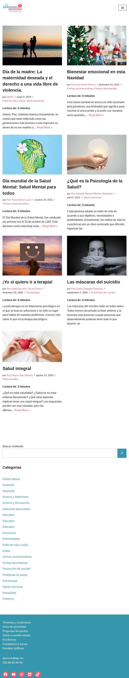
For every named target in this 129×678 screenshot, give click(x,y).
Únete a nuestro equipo (16, 635)
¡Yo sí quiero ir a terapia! (28, 281)
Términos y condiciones (17, 622)
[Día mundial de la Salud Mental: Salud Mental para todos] (32, 154)
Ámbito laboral (11, 479)
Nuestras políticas (13, 648)
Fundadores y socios (15, 644)
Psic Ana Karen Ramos (83, 84)
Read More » (44, 127)
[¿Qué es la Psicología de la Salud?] (96, 154)
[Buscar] (121, 453)
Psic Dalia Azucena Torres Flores (24, 288)
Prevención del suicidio (103, 292)
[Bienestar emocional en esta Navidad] (96, 45)
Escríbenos (9, 639)
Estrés (6, 551)
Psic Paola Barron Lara (19, 199)
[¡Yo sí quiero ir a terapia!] (32, 256)
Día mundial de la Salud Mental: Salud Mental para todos (29, 187)
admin (10, 96)
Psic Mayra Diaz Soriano (20, 375)
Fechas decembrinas (106, 88)
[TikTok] (38, 674)
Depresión (9, 491)
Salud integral (17, 368)
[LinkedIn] (30, 674)
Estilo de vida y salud (14, 100)
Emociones (9, 532)
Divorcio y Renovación (16, 503)
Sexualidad (9, 592)
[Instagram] (22, 674)
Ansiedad (8, 484)
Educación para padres (16, 509)
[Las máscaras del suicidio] (96, 256)
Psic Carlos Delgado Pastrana (87, 288)
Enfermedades (10, 379)
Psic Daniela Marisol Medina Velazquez (92, 193)
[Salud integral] (32, 346)
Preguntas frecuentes (15, 631)
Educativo (8, 514)
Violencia (8, 598)
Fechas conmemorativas (80, 88)
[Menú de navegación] (122, 8)
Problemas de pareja (15, 574)
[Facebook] (6, 674)
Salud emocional (35, 100)
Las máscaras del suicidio (93, 281)
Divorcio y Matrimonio (15, 496)
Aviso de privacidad (14, 626)
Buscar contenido (13, 446)
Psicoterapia (32, 292)
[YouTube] (14, 674)
